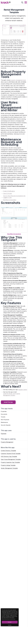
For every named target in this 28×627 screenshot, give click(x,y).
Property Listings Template (8, 465)
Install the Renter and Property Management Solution (11, 394)
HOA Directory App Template (9, 456)
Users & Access (7, 193)
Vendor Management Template (9, 468)
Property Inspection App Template (10, 462)
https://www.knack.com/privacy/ (8, 619)
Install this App (8, 402)
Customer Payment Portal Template (10, 453)
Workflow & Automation (9, 200)
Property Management (7, 442)
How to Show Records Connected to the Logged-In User (14, 196)
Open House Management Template (11, 459)
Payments (3, 433)
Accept (9, 622)
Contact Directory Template (8, 450)
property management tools (18, 80)
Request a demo (22, 389)
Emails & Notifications (9, 191)
